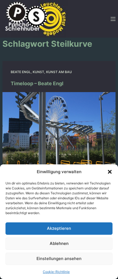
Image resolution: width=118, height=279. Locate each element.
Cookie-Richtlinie (56, 272)
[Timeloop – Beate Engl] (59, 134)
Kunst (38, 72)
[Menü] (113, 18)
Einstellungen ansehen (59, 258)
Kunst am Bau (59, 72)
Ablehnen (59, 243)
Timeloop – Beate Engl (37, 83)
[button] (110, 172)
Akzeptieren (59, 228)
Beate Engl (21, 72)
